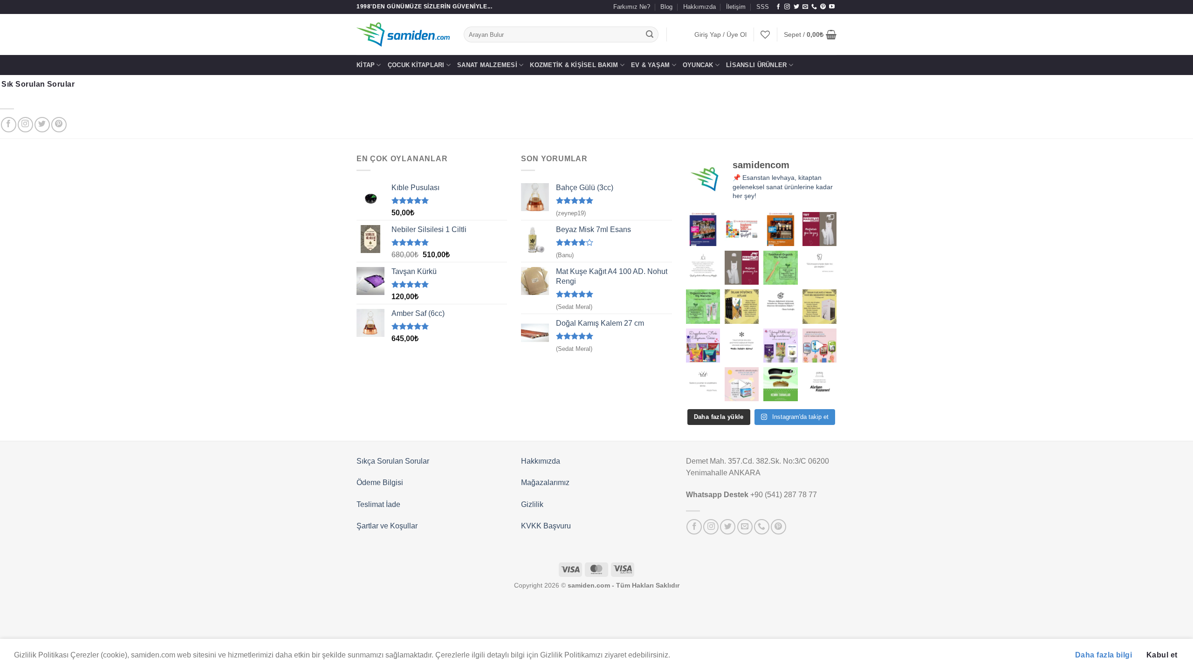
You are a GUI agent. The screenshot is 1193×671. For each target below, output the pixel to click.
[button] (720, 34)
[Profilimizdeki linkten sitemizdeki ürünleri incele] (780, 268)
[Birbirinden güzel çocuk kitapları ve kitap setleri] (742, 384)
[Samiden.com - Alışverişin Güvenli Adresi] (403, 34)
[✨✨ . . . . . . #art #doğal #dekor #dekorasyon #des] (819, 268)
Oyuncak (698, 65)
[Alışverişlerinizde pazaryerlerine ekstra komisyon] (819, 384)
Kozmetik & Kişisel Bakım (574, 65)
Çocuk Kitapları (416, 65)
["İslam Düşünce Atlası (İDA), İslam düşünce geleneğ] (742, 306)
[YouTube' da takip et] (832, 7)
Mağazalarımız (545, 482)
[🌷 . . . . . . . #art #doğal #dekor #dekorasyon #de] (780, 306)
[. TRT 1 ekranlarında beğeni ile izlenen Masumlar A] (819, 229)
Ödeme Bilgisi (380, 482)
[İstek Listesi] (765, 34)
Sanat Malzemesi (487, 65)
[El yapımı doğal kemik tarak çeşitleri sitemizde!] (780, 384)
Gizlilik (532, 504)
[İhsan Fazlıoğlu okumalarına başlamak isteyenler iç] (819, 306)
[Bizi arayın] (814, 7)
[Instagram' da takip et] (787, 7)
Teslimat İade (378, 504)
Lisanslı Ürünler (756, 65)
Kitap (366, 65)
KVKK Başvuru (546, 526)
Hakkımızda (699, 6)
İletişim (736, 6)
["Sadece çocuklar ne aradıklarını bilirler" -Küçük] (703, 384)
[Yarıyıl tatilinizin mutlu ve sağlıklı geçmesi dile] (780, 346)
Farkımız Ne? (631, 6)
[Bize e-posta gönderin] (805, 7)
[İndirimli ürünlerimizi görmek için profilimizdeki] (819, 346)
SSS (762, 6)
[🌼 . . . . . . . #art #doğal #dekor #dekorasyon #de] (703, 306)
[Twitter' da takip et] (796, 7)
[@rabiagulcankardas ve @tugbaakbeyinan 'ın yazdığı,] (703, 346)
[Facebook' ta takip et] (778, 7)
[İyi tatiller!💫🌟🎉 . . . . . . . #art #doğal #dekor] (742, 346)
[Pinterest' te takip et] (823, 7)
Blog (666, 6)
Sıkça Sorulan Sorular (393, 461)
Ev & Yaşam (650, 65)
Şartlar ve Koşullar (387, 526)
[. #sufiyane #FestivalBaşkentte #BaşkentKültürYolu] (703, 229)
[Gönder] (650, 34)
